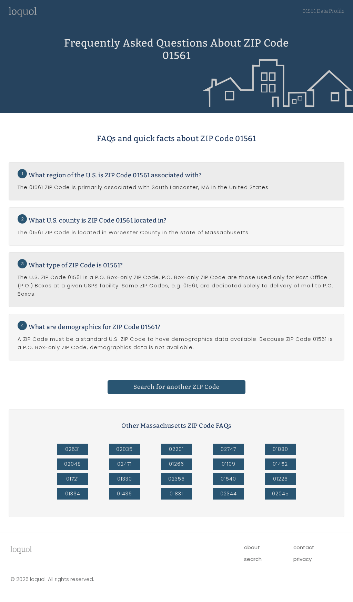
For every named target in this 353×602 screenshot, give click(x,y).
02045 (280, 493)
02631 (72, 449)
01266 (176, 464)
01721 (72, 478)
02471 (124, 464)
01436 (124, 493)
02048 (72, 464)
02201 (176, 449)
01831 (176, 493)
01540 (228, 478)
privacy (302, 559)
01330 (124, 478)
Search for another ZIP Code (176, 387)
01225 (280, 478)
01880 (280, 449)
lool (21, 549)
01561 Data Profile (323, 11)
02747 (228, 449)
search (253, 559)
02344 (228, 493)
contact (303, 547)
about (252, 547)
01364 (72, 493)
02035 (124, 449)
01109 (228, 464)
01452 (280, 464)
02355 (176, 478)
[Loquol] (23, 15)
